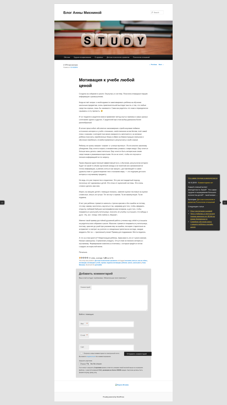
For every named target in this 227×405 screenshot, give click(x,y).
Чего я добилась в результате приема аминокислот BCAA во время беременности (202, 216)
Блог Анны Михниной (82, 12)
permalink (98, 265)
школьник (136, 263)
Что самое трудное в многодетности (202, 178)
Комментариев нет (205, 182)
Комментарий (85, 287)
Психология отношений (141, 57)
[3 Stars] (84, 258)
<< (2, 202)
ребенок (124, 263)
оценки (103, 263)
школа (130, 263)
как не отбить (142, 260)
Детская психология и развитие (118, 57)
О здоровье (99, 57)
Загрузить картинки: (85, 361)
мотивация (83, 263)
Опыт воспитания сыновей (201, 211)
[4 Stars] (86, 258)
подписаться (91, 356)
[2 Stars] (82, 258)
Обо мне (67, 57)
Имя (84, 324)
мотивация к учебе (93, 263)
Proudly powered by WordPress (113, 397)
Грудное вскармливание (82, 57)
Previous (153, 64)
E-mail (84, 335)
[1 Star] (80, 258)
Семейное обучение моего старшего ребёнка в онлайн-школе (201, 224)
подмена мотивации (114, 263)
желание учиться (131, 260)
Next (161, 64)
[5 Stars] (87, 258)
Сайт (82, 347)
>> (225, 202)
